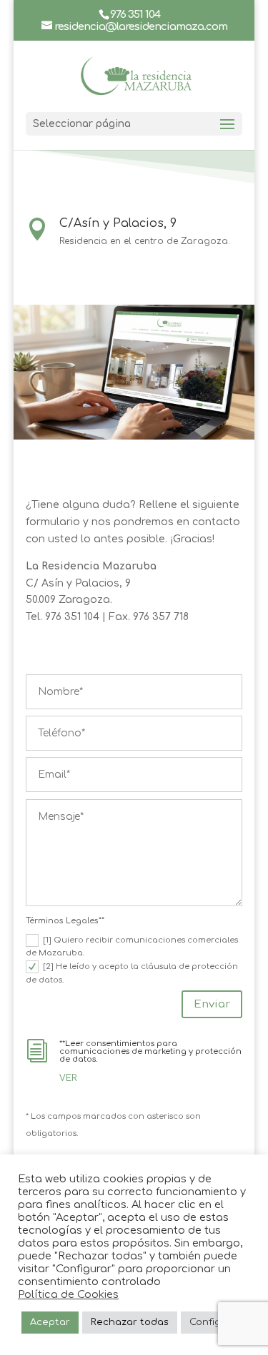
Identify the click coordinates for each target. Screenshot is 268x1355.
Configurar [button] (215, 1322)
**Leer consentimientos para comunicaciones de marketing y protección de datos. (150, 1051)
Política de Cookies (68, 1294)
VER (67, 1078)
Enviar (212, 1004)
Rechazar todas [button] (130, 1322)
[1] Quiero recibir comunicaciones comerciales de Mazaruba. (132, 946)
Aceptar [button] (50, 1322)
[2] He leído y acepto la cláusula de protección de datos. (132, 973)
